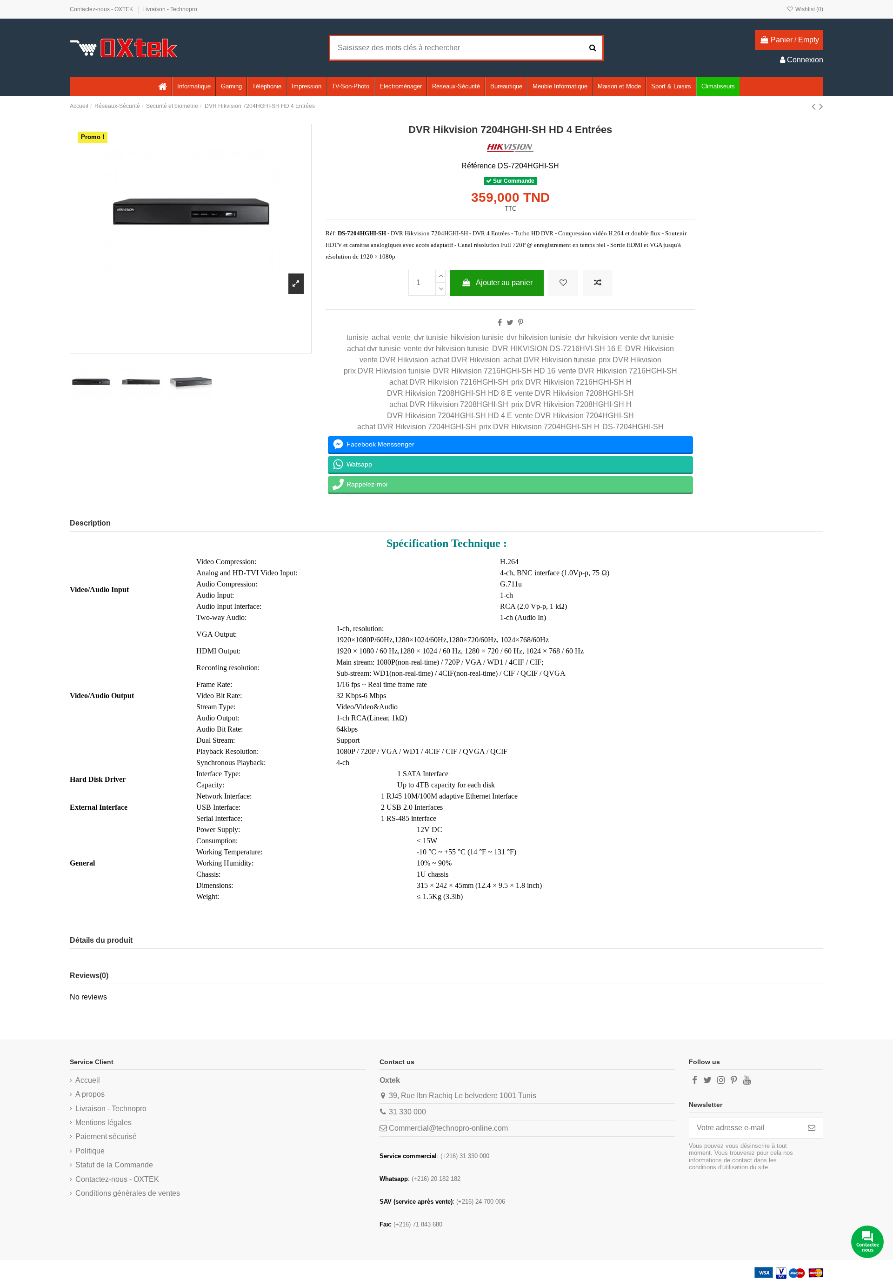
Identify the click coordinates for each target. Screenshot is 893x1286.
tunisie (357, 337)
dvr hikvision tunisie (539, 337)
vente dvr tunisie (647, 337)
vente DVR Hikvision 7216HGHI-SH (617, 371)
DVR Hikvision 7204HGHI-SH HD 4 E (449, 416)
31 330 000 (407, 1112)
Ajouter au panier (504, 283)
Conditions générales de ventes (127, 1193)
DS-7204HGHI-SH (633, 427)
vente (402, 337)
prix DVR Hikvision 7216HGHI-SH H (571, 382)
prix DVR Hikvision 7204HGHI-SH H (539, 427)
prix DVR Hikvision (630, 360)
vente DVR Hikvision (394, 360)
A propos (90, 1094)
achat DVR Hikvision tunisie (549, 360)
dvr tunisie (431, 337)
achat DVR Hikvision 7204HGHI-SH (416, 427)
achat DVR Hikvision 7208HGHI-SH (448, 404)
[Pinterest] (520, 322)
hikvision (602, 337)
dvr (580, 337)
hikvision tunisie (477, 337)
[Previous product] (815, 106)
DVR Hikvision (649, 349)
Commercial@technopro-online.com (448, 1128)
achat (381, 337)
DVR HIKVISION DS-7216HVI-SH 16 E (557, 349)
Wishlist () (808, 9)
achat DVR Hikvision (465, 360)
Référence (478, 166)
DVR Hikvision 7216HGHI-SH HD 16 (494, 371)
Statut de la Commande (114, 1165)
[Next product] (821, 106)
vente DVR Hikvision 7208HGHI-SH (574, 393)
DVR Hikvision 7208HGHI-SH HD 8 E (449, 393)
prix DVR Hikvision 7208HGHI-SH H (571, 404)
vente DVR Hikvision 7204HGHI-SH (574, 416)
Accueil (87, 1080)
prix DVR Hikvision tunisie (387, 371)
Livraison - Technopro (169, 9)
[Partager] (500, 322)
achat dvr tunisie (374, 349)
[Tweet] (509, 322)
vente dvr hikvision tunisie (446, 349)
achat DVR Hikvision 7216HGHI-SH (448, 382)
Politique (90, 1151)
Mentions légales (103, 1122)
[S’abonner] (811, 1128)
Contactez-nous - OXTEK (102, 9)
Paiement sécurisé (106, 1136)
